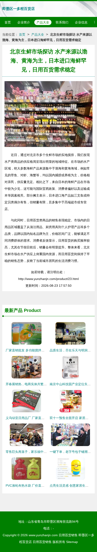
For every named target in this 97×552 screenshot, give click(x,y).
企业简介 (23, 22)
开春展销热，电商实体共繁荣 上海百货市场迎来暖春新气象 (47, 384)
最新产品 (14, 310)
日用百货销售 (68, 535)
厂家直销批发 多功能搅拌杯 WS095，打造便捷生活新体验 (46, 350)
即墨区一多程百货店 (18, 9)
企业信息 (81, 22)
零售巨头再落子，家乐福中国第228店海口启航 (38, 452)
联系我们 (62, 22)
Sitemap (72, 542)
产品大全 (43, 22)
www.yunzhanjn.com (43, 535)
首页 (8, 22)
